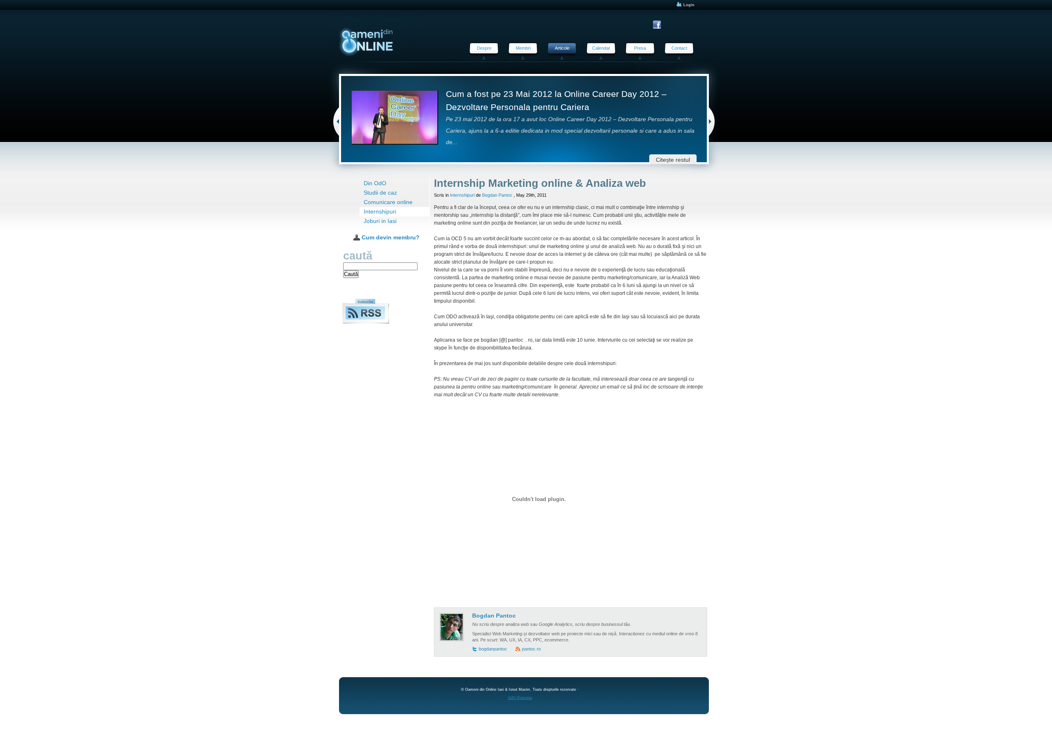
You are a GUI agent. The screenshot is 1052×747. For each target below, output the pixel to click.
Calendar (601, 48)
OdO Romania (520, 698)
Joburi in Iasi (380, 221)
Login (688, 5)
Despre (484, 48)
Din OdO (375, 183)
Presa (640, 48)
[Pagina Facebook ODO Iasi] (658, 25)
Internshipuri (380, 212)
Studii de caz (380, 193)
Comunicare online (388, 202)
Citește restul (673, 160)
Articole (562, 48)
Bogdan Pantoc (497, 195)
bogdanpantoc (493, 648)
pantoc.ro (531, 648)
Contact (679, 48)
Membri (523, 48)
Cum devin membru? (390, 237)
